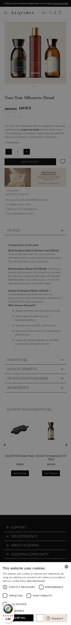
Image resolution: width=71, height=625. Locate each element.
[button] (35, 611)
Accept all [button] (18, 617)
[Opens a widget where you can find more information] (54, 618)
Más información (36, 580)
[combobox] (66, 567)
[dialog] (35, 593)
